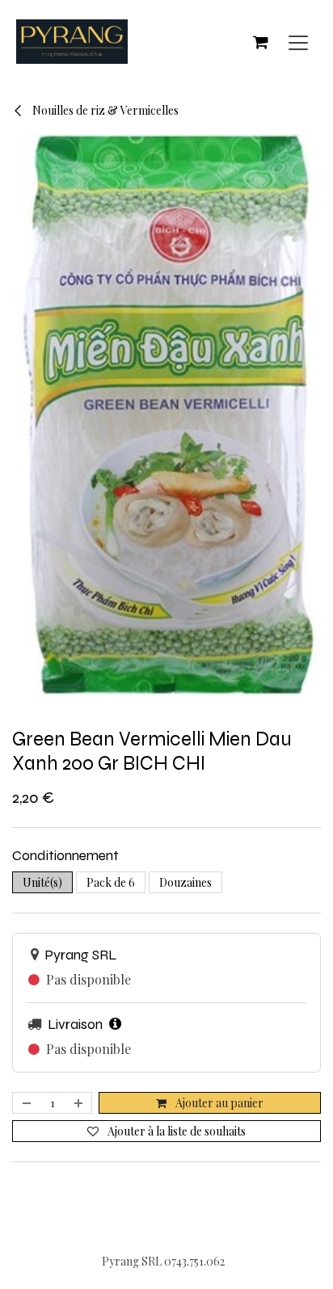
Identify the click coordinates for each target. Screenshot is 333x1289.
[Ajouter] (79, 1103)
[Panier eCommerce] (260, 42)
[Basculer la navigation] (298, 41)
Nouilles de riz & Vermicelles (104, 110)
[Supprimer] (26, 1103)
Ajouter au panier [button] (218, 1103)
